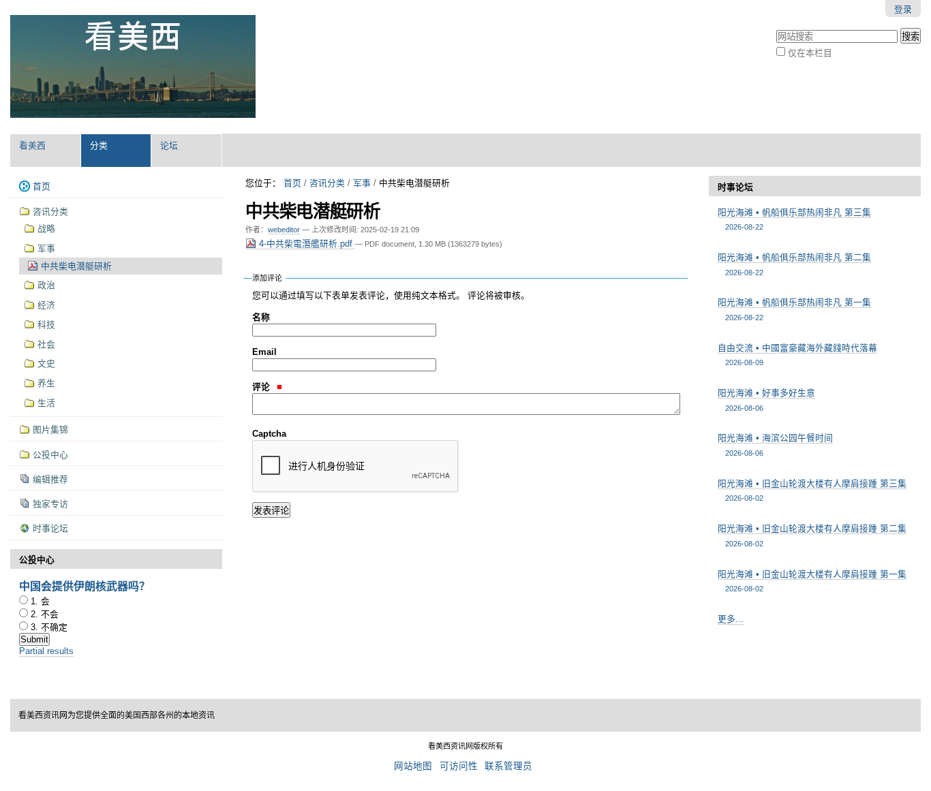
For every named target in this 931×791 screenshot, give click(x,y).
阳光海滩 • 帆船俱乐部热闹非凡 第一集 (794, 309)
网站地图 (413, 766)
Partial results (46, 651)
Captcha (269, 434)
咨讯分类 (327, 183)
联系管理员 (508, 766)
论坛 (169, 145)
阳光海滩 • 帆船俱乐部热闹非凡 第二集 (794, 264)
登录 (903, 9)
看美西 (32, 145)
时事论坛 (735, 187)
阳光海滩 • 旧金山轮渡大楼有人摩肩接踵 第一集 (812, 581)
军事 (362, 183)
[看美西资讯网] (133, 67)
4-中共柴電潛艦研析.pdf (305, 243)
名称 (261, 317)
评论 (262, 387)
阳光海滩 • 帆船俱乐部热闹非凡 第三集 (794, 219)
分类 (99, 145)
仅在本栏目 (810, 53)
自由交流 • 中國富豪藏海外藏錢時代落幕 (797, 355)
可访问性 (459, 766)
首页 (292, 183)
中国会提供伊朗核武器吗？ (84, 585)
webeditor (284, 230)
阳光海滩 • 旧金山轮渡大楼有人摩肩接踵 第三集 (812, 490)
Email (264, 352)
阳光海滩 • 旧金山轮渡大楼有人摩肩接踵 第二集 (812, 535)
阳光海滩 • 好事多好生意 (766, 400)
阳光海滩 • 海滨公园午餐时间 (775, 444)
